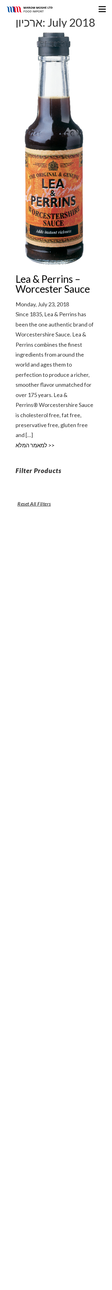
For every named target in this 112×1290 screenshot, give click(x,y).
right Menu (102, 9)
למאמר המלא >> (35, 445)
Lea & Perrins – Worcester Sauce (53, 284)
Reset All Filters (34, 504)
